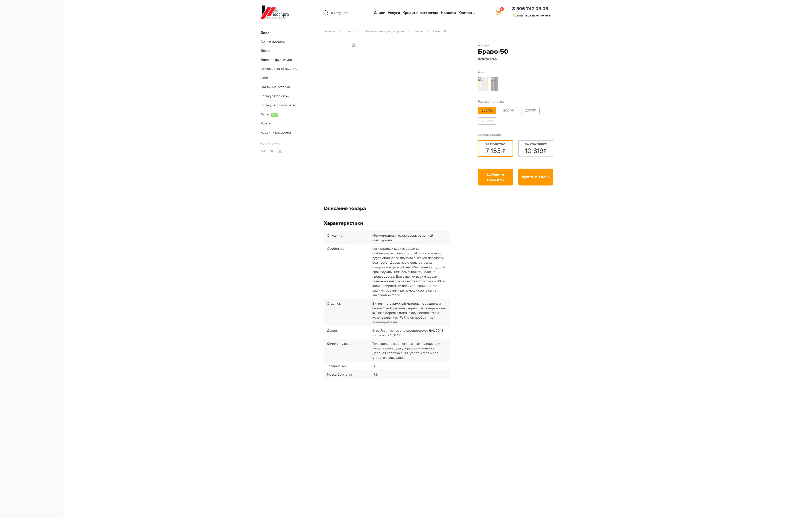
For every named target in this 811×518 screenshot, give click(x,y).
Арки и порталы (273, 42)
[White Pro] (482, 84)
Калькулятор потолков (278, 105)
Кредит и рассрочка (420, 13)
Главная (329, 31)
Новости (448, 13)
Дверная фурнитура (276, 60)
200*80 (530, 110)
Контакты (466, 13)
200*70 (508, 110)
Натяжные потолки (275, 87)
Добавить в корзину (495, 177)
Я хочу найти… (342, 13)
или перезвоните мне (534, 15)
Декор (266, 51)
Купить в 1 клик (536, 177)
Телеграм (271, 150)
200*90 (487, 121)
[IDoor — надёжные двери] (274, 19)
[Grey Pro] (495, 84)
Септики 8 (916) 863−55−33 (281, 69)
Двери (266, 32)
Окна (265, 78)
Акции (379, 13)
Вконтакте (263, 150)
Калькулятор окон (275, 96)
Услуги (394, 13)
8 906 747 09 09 (530, 9)
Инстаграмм (280, 150)
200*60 (487, 110)
